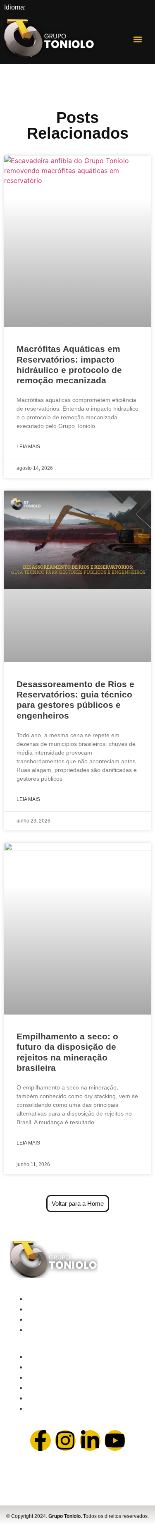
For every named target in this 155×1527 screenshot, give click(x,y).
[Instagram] (65, 1440)
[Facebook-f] (40, 1440)
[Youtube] (115, 1440)
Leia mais (28, 447)
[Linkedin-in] (90, 1440)
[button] (138, 39)
